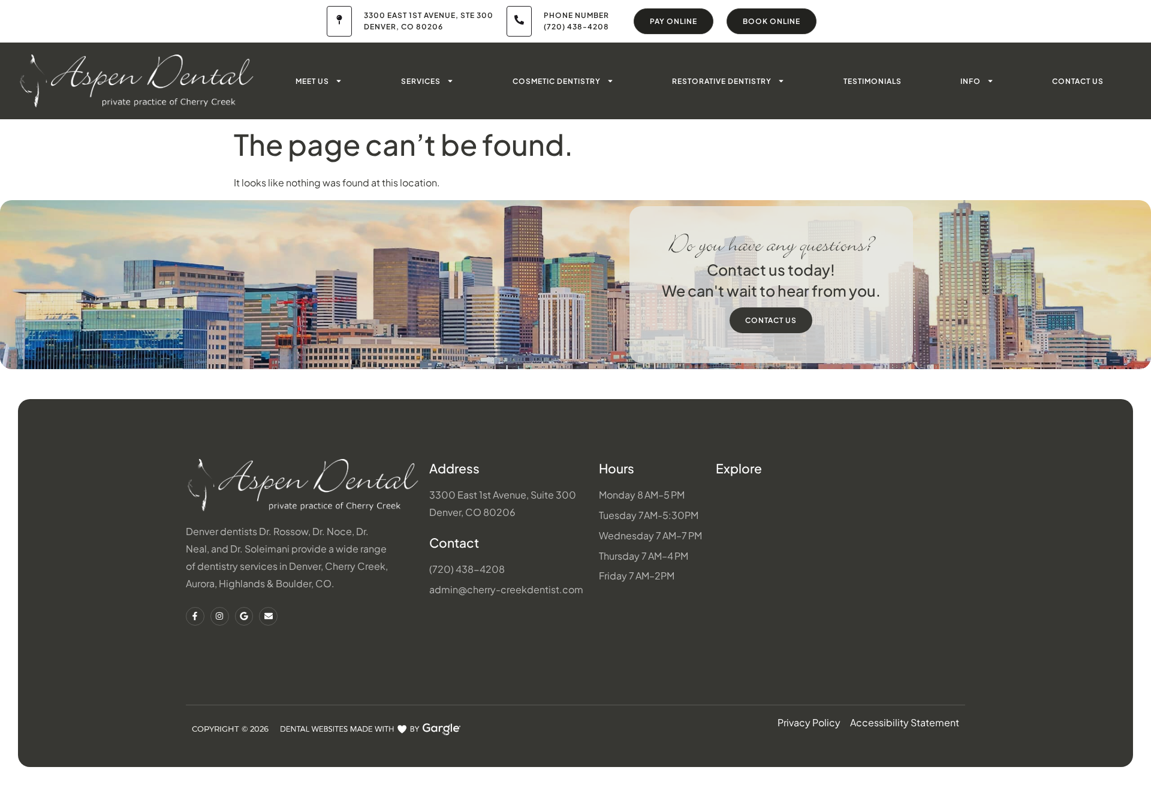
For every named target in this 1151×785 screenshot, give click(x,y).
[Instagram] (219, 616)
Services (421, 81)
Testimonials (872, 81)
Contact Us (1078, 81)
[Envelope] (268, 616)
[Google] (244, 616)
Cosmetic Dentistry (557, 81)
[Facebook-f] (195, 616)
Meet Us (312, 81)
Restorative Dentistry (722, 81)
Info (970, 81)
